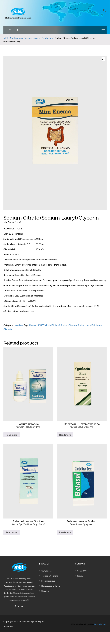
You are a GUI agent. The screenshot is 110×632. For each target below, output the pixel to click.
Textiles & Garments (49, 576)
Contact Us (82, 571)
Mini (57, 325)
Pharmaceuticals (48, 581)
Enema (32, 325)
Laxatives (18, 325)
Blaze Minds (100, 624)
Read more (11, 434)
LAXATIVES (43, 325)
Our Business (46, 571)
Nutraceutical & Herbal (50, 586)
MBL (51, 325)
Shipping (45, 591)
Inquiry (80, 576)
